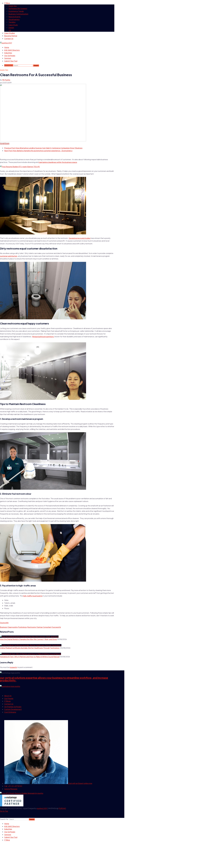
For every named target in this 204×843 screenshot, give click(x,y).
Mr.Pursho (6, 80)
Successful (56, 627)
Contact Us (8, 38)
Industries (8, 53)
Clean (9, 627)
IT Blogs (7, 701)
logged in (13, 667)
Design (11, 27)
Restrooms (31, 627)
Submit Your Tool (10, 61)
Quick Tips (12, 6)
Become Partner (10, 36)
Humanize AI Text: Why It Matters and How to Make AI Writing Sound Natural (30, 656)
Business (3, 627)
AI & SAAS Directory (12, 50)
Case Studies (9, 33)
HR (9, 30)
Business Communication (18, 14)
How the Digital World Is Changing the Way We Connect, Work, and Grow (28, 639)
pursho (15, 627)
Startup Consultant (44, 627)
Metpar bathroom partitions (43, 336)
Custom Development (13, 709)
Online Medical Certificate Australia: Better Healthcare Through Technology (30, 648)
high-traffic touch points (32, 596)
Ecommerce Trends (16, 11)
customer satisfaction (8, 256)
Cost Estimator (10, 712)
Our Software (9, 55)
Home (6, 47)
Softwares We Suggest (17, 8)
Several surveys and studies (79, 238)
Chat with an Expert (80, 783)
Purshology (22, 627)
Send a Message (10, 789)
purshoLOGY (42, 808)
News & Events (14, 17)
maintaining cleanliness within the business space (58, 162)
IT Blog (7, 3)
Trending (11, 22)
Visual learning (13, 19)
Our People (8, 698)
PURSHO (62, 808)
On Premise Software (12, 707)
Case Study (13, 25)
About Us (7, 696)
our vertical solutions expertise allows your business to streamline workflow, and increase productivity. (54, 679)
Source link (4, 623)
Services (7, 58)
